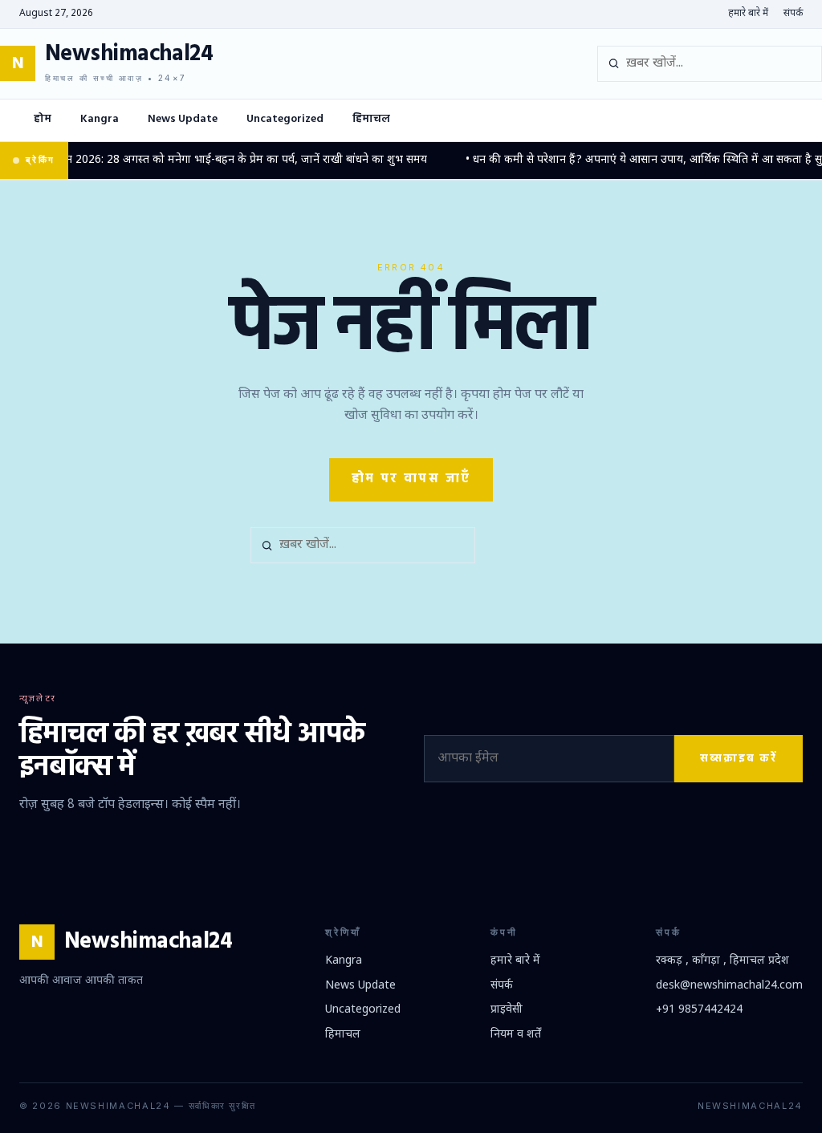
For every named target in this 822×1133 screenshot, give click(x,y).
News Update (183, 119)
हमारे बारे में (748, 13)
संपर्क (793, 13)
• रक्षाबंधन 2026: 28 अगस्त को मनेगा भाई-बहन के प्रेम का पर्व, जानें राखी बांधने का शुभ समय (216, 160)
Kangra (99, 119)
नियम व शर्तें (515, 1034)
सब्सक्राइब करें (738, 758)
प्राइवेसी (506, 1009)
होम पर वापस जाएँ (411, 479)
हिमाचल (371, 119)
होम (42, 119)
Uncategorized (285, 119)
